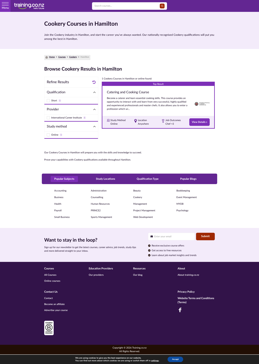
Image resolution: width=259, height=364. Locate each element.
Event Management (186, 197)
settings (155, 360)
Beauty (137, 191)
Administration (99, 191)
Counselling (97, 197)
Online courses (52, 281)
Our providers (96, 275)
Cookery (73, 57)
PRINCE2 (96, 210)
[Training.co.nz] (29, 6)
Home (52, 57)
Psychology (182, 210)
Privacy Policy (186, 292)
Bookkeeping (183, 191)
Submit (205, 236)
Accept (175, 359)
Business (58, 197)
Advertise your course (56, 310)
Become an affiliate (54, 304)
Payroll (58, 210)
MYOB (179, 204)
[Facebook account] (180, 310)
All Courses (50, 275)
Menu (5, 8)
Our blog (137, 275)
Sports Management (101, 217)
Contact (48, 298)
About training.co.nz (188, 275)
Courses (62, 57)
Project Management (144, 210)
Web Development (143, 217)
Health (57, 204)
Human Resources (100, 204)
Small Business (62, 217)
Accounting (60, 191)
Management (140, 204)
